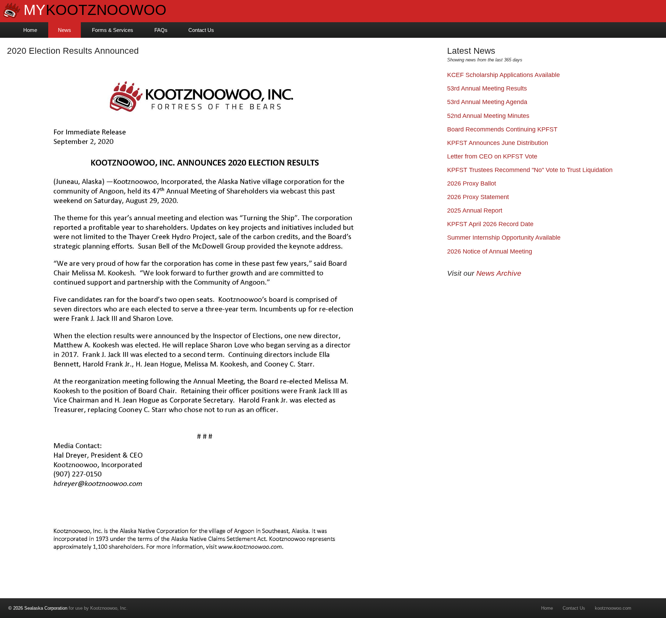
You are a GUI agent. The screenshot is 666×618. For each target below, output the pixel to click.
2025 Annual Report (474, 210)
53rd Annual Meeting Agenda (487, 101)
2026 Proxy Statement (478, 197)
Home (30, 30)
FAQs (161, 30)
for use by (49, 608)
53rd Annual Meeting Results (487, 88)
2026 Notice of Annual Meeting (489, 251)
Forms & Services (112, 30)
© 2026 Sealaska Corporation (37, 608)
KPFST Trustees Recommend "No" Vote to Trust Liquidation (530, 169)
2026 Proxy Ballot (471, 183)
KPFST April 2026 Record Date (490, 224)
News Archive (498, 273)
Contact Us (201, 30)
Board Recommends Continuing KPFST (502, 129)
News (64, 30)
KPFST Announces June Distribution (497, 142)
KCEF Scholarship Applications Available (503, 74)
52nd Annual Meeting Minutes (488, 115)
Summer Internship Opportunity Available (504, 237)
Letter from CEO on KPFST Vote (492, 156)
